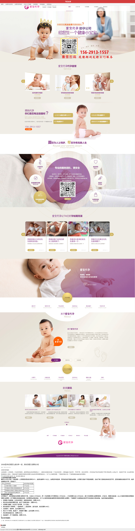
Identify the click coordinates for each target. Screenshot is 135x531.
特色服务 (42, 4)
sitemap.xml (41, 529)
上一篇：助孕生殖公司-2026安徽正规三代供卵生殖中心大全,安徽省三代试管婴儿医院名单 (20, 520)
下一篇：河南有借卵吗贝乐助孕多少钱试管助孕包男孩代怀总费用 (54, 520)
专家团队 (35, 4)
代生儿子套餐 (27, 4)
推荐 (2, 4)
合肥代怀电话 (18, 4)
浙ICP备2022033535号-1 (24, 529)
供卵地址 (49, 4)
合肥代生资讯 (9, 4)
